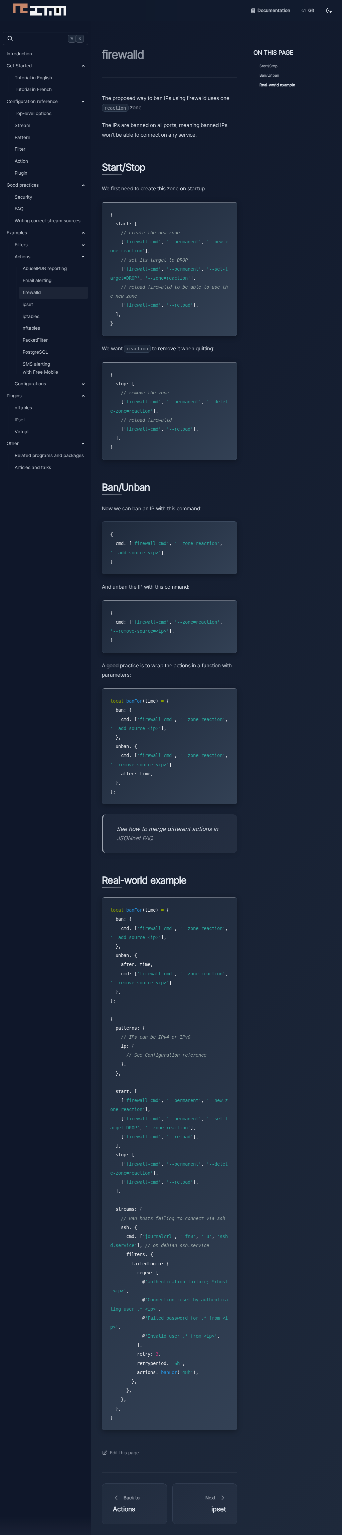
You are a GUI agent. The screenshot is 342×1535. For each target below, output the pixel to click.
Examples (17, 232)
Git (311, 10)
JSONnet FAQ (135, 838)
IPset (20, 419)
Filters (21, 244)
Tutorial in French (33, 89)
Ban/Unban (269, 75)
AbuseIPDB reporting (45, 268)
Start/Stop (269, 66)
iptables (31, 316)
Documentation (274, 10)
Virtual (21, 431)
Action (21, 161)
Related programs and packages (49, 455)
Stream (22, 125)
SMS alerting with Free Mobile (40, 368)
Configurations (30, 383)
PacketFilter (35, 340)
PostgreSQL (35, 352)
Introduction (19, 53)
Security (23, 197)
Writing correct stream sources (47, 220)
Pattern (22, 137)
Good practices (23, 185)
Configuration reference (32, 101)
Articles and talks (33, 467)
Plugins (14, 395)
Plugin (21, 173)
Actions (22, 256)
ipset (28, 304)
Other (13, 443)
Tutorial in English (33, 77)
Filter (20, 149)
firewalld (32, 292)
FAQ (19, 208)
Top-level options (33, 113)
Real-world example (277, 85)
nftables (31, 328)
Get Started (19, 65)
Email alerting (37, 280)
